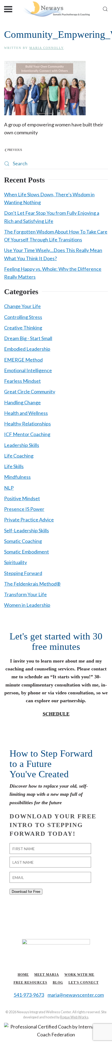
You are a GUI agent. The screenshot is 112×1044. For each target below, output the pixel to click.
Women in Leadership (27, 605)
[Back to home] (56, 9)
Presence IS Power (24, 509)
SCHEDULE (56, 714)
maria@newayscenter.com (76, 995)
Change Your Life (22, 306)
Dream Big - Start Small (28, 338)
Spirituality (15, 562)
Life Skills (14, 466)
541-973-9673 (29, 995)
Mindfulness (17, 477)
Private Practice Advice (29, 520)
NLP (9, 488)
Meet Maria (46, 975)
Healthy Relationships (27, 424)
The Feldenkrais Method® (32, 584)
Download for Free (26, 892)
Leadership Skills (21, 445)
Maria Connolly (46, 47)
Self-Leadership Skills (26, 530)
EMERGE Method (23, 360)
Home (23, 975)
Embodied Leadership (27, 349)
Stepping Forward (23, 573)
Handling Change (22, 402)
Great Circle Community (29, 391)
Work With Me (79, 975)
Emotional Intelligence (28, 370)
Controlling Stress (23, 317)
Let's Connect (84, 982)
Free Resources (30, 982)
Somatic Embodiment (26, 552)
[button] (8, 9)
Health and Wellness (26, 413)
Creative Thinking (23, 328)
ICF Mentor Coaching (27, 434)
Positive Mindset (22, 498)
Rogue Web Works (74, 1017)
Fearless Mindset (22, 381)
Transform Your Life (25, 594)
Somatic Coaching (23, 541)
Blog (58, 982)
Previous (14, 149)
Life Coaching (18, 456)
